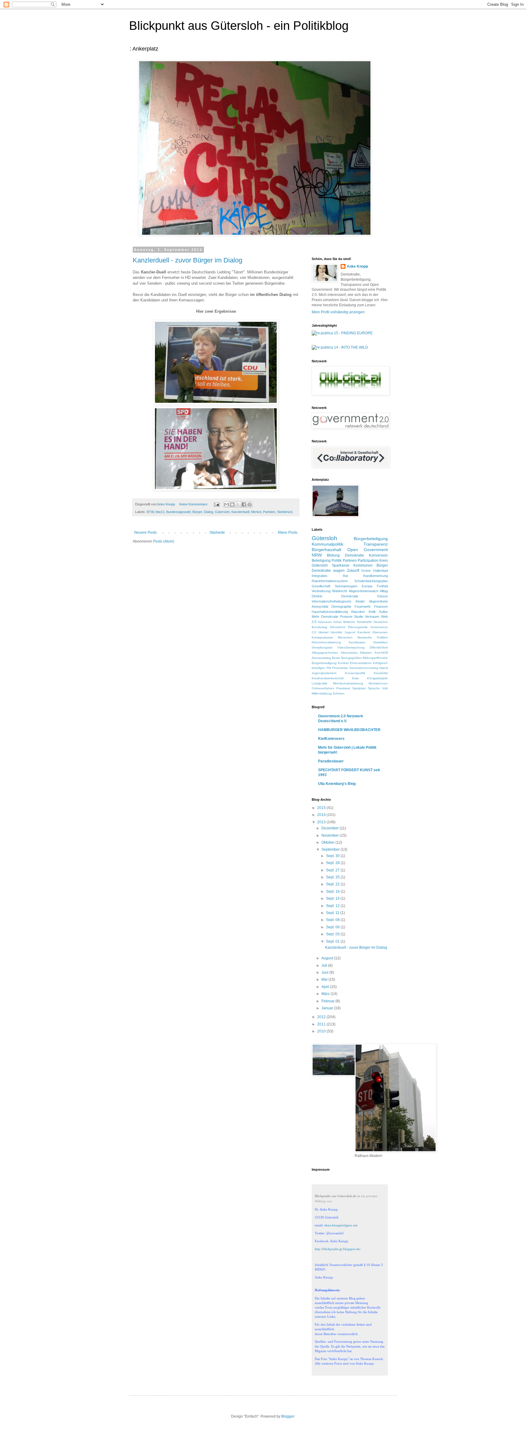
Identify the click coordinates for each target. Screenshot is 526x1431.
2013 (322, 822)
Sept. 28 (333, 863)
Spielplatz (359, 688)
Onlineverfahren (323, 688)
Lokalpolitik (319, 683)
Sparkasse (340, 565)
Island (383, 668)
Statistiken (380, 642)
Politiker (382, 637)
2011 (322, 1024)
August (327, 958)
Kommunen (363, 565)
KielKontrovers (331, 739)
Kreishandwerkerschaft (328, 678)
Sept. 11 (333, 913)
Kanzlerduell (240, 512)
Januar (327, 1008)
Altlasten (366, 652)
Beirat (336, 657)
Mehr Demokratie (325, 616)
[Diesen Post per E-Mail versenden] (226, 504)
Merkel (256, 512)
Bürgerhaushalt (326, 549)
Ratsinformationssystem (330, 581)
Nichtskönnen (378, 683)
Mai (324, 979)
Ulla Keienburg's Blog (337, 784)
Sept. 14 (333, 898)
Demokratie (354, 555)
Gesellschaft (321, 586)
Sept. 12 (333, 906)
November (330, 835)
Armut (337, 622)
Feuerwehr (363, 606)
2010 (322, 1031)
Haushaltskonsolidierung (330, 612)
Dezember (330, 828)
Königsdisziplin (377, 678)
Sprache (374, 688)
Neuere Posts (145, 532)
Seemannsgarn (346, 586)
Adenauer (325, 622)
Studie (358, 616)
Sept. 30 (333, 856)
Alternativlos (349, 652)
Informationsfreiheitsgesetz (332, 601)
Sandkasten (357, 642)
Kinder (360, 601)
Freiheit (382, 586)
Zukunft (353, 570)
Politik (336, 560)
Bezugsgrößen (351, 657)
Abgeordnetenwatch (363, 591)
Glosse (382, 596)
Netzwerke (364, 637)
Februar (328, 1001)
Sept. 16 (333, 891)
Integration (319, 576)
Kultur (383, 612)
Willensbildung (322, 693)
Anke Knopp (357, 266)
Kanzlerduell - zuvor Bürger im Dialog (187, 260)
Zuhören (339, 693)
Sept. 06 (333, 927)
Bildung (333, 555)
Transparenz (375, 544)
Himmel (323, 632)
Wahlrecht (339, 591)
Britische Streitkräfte (357, 622)
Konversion (378, 555)
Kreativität (381, 673)
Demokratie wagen (328, 570)
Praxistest (343, 688)
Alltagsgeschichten (325, 652)
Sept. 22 (333, 884)
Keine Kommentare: (194, 504)
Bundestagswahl (178, 512)
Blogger (287, 1416)
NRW (317, 555)
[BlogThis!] (232, 504)
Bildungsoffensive (375, 657)
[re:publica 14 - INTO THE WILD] (340, 347)
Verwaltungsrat (322, 647)
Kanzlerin (363, 632)
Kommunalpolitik (327, 544)
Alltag (384, 591)
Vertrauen (372, 616)
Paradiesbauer (331, 761)
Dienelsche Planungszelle (349, 627)
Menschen (345, 637)
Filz (329, 668)
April (325, 987)
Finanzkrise (340, 668)
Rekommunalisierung (326, 642)
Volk (385, 688)
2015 (322, 808)
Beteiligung (321, 560)
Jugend (350, 632)
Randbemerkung (375, 576)
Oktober (328, 842)
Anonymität (320, 606)
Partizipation (368, 560)
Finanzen (381, 606)
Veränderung (321, 591)
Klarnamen (380, 632)
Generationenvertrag (363, 668)
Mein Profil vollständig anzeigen (338, 312)
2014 (322, 815)
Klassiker (358, 612)
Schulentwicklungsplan (371, 581)
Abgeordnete (378, 601)
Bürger (197, 512)
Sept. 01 (333, 941)
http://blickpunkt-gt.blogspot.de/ (337, 1249)
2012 (322, 1017)
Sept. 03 (333, 934)
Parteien (269, 512)
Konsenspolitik (355, 673)
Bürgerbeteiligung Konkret (330, 663)
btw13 (160, 512)
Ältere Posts (287, 532)
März (326, 994)
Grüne (366, 570)
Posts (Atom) (163, 541)
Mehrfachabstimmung (348, 683)
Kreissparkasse (322, 637)
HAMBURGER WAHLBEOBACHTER (349, 730)
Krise (355, 678)
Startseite (217, 532)
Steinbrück (285, 512)
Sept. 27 (333, 870)
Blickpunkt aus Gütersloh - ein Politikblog (239, 25)
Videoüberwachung (351, 647)
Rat (345, 576)
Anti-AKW (381, 652)
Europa (367, 586)
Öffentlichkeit (379, 647)
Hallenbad (380, 570)
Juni (325, 972)
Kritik (372, 612)
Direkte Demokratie (335, 596)
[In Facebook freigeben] (244, 504)
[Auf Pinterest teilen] (250, 504)
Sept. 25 (333, 877)
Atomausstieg (321, 657)
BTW (150, 512)
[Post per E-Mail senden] (216, 504)
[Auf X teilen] (238, 504)
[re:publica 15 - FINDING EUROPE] (342, 333)
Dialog (208, 512)
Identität (336, 632)
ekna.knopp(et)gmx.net (340, 1225)
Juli (324, 965)
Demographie (341, 606)
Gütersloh (222, 512)
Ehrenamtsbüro (361, 663)
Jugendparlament (324, 673)
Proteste (346, 616)
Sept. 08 (333, 920)
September (331, 849)
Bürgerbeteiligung (371, 538)
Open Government (367, 549)
